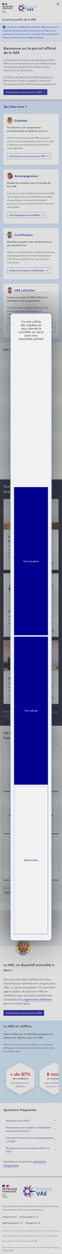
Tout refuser (31, 710)
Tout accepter (31, 561)
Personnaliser (31, 860)
